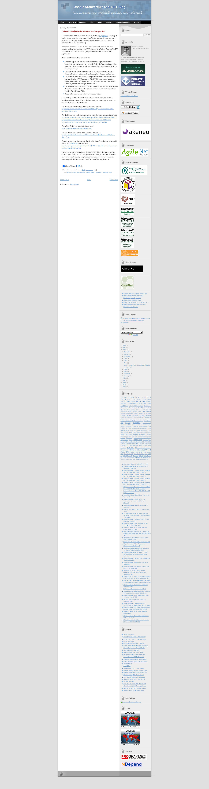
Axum (149, 403)
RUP (126, 441)
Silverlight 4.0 (139, 441)
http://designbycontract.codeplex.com (134, 304)
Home (62, 22)
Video (146, 448)
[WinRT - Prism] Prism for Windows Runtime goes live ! (83, 31)
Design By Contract (145, 413)
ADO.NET (124, 401)
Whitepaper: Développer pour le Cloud (134, 589)
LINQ (149, 426)
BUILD (134, 405)
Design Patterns (126, 415)
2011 (124, 380)
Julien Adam (127, 666)
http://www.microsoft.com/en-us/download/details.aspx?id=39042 (84, 122)
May (125, 363)
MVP (122, 432)
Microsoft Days (146, 428)
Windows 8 (99, 172)
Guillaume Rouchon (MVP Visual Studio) (135, 659)
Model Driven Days (131, 430)
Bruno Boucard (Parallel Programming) (134, 636)
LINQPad (123, 428)
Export (126, 419)
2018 (124, 345)
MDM (133, 428)
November (127, 352)
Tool (122, 448)
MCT (127, 428)
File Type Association (137, 421)
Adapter (149, 399)
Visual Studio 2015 (128, 454)
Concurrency (124, 411)
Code (92, 22)
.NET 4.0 (147, 397)
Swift (124, 445)
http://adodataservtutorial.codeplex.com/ (135, 293)
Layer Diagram (143, 426)
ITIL (150, 424)
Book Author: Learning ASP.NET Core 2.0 (135, 464)
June (125, 360)
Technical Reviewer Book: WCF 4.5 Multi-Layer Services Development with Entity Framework (135, 554)
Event (122, 419)
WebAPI (130, 456)
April (125, 369)
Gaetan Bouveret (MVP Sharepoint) (133, 657)
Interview (130, 424)
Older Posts (114, 180)
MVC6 (149, 430)
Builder (138, 405)
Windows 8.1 (147, 457)
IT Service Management (141, 424)
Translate (135, 335)
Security (133, 441)
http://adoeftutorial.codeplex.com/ (133, 295)
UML (136, 448)
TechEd (137, 445)
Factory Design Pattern (135, 419)
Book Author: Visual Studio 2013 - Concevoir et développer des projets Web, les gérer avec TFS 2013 (137, 533)
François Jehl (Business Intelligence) (134, 654)
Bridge (130, 405)
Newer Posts (64, 180)
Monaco (145, 430)
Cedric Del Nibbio (128, 641)
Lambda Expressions (126, 426)
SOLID (136, 443)
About (136, 22)
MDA (130, 428)
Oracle (149, 432)
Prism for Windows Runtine (82, 172)
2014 (124, 347)
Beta (126, 405)
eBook (126, 417)
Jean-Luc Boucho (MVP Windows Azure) (135, 661)
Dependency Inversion (132, 413)
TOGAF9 (148, 445)
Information (70, 172)
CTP (139, 411)
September (127, 356)
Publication (138, 440)
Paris (130, 436)
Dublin (122, 417)
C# (141, 405)
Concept (148, 409)
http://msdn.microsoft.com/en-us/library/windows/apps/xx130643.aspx (86, 120)
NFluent (131, 432)
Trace (124, 448)
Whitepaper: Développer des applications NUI (136, 542)
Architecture (140, 401)
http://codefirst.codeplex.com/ (132, 300)
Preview (123, 438)
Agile (128, 401)
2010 (124, 382)
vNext (146, 454)
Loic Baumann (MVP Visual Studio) (133, 668)
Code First (139, 407)
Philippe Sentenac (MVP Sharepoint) (134, 679)
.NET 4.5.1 (132, 399)
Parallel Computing (139, 434)
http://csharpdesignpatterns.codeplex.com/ (136, 302)
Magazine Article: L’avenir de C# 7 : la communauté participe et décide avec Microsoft (134, 501)
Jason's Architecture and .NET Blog (99, 7)
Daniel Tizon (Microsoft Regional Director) (135, 645)
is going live (103, 36)
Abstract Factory (141, 399)
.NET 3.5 (140, 397)
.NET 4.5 (124, 399)
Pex (136, 436)
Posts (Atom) (74, 184)
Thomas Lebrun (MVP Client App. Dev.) (134, 688)
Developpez (135, 415)
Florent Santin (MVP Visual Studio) (133, 652)
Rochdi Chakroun (128, 681)
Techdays (132, 445)
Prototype (131, 440)
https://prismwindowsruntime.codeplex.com (77, 128)
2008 (124, 387)
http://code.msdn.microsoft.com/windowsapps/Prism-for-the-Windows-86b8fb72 (89, 117)
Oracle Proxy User (126, 434)
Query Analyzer (147, 440)
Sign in (99, 22)
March (126, 371)
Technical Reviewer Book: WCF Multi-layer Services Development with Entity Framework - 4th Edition (136, 515)
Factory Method (146, 419)
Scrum (129, 441)
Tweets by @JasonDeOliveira (129, 96)
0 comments (89, 170)
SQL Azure (141, 443)
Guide (149, 421)
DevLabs (141, 415)
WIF (122, 457)
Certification (147, 405)
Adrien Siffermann (128, 634)
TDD (127, 445)
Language (135, 426)
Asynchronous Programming (137, 403)
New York (126, 432)
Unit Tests (141, 448)
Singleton (145, 441)
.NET (122, 397)
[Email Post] (95, 170)
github (145, 421)
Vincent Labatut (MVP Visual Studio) (134, 690)
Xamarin (146, 459)
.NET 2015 (127, 397)
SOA (149, 441)
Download (148, 415)
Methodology (138, 428)
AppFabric (133, 401)
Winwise (141, 459)
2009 (124, 384)
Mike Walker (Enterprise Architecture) (134, 677)
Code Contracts (130, 407)
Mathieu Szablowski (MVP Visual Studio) (135, 670)
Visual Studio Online (139, 454)
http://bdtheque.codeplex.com (132, 298)
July (125, 358)
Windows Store (107, 172)
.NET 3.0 (134, 397)
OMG (138, 432)
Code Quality (131, 409)
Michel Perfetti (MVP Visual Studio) (133, 675)
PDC (133, 436)
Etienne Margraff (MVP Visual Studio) (134, 648)
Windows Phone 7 (125, 459)
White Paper (147, 456)
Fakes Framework (126, 421)
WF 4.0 (141, 456)
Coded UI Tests (140, 409)
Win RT (93, 172)
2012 (124, 378)
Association (123, 403)
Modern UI (140, 430)
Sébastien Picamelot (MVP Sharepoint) (134, 683)
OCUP (135, 432)
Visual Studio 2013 (136, 452)
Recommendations (123, 22)
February (127, 373)
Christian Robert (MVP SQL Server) (134, 643)
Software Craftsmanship (127, 443)
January (126, 376)
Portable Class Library (144, 436)
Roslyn (122, 441)
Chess (122, 407)
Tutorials (72, 22)
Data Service (146, 411)
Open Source (143, 432)
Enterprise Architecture (134, 417)
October (126, 354)
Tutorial (130, 447)
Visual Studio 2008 (126, 450)
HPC (122, 423)
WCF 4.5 (125, 456)
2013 (124, 349)
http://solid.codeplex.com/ (130, 307)
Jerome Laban (127, 663)
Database (123, 413)
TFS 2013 (143, 445)
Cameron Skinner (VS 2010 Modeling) (134, 639)
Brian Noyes (73, 143)
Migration (123, 430)
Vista (149, 448)
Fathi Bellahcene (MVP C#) (131, 650)
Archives (82, 22)
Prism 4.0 (129, 438)
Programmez (124, 440)
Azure (123, 406)
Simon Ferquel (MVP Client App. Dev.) (134, 686)
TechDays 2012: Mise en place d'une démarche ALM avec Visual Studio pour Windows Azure (134, 572)
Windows (131, 457)
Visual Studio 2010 (139, 450)
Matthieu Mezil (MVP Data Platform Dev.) (135, 672)
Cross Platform (132, 411)
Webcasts (135, 456)
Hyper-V (127, 423)
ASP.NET (148, 401)
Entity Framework (145, 417)
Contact (109, 22)
